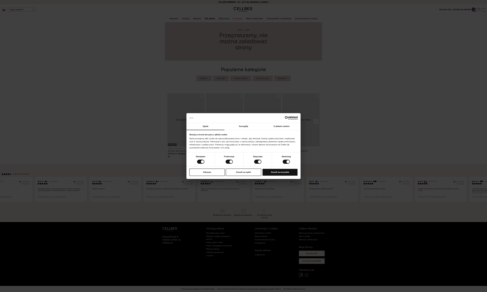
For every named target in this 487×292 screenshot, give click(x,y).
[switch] (229, 162)
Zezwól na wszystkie (280, 172)
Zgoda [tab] (205, 126)
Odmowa (207, 172)
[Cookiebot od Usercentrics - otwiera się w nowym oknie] (287, 118)
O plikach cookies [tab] (282, 126)
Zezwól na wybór (243, 172)
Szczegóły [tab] (243, 126)
